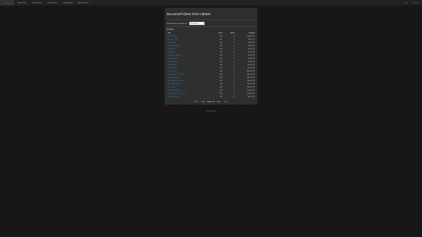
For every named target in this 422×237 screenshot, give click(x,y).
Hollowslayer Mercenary (175, 80)
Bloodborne (68, 3)
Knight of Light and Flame (176, 74)
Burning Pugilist (172, 39)
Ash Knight (171, 87)
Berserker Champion (174, 55)
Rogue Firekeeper (173, 77)
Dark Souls (21, 3)
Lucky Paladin (172, 61)
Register (417, 3)
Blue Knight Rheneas (174, 90)
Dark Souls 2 (37, 3)
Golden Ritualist (172, 58)
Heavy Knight (172, 36)
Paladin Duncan (172, 96)
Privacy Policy (211, 111)
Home (7, 3)
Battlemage (171, 42)
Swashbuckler (172, 64)
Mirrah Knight (172, 68)
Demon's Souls (83, 3)
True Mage (171, 71)
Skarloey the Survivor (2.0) (176, 93)
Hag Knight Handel (174, 83)
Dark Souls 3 (53, 3)
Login (405, 3)
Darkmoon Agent (173, 45)
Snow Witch (171, 48)
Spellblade (171, 52)
